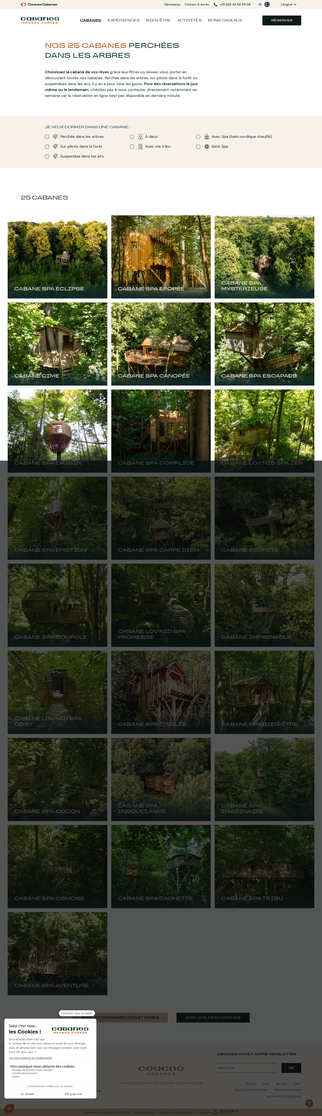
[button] (288, 4)
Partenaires (287, 1090)
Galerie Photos (250, 1090)
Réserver (281, 20)
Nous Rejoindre (284, 1096)
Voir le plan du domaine (213, 1017)
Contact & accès (197, 4)
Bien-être (158, 20)
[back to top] (309, 1103)
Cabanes (90, 20)
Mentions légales (144, 1112)
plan (251, 1084)
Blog (281, 1084)
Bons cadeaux (225, 20)
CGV (297, 1084)
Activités (189, 20)
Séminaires (172, 4)
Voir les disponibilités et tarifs (120, 1017)
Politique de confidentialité (176, 1112)
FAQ (266, 1084)
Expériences (124, 20)
